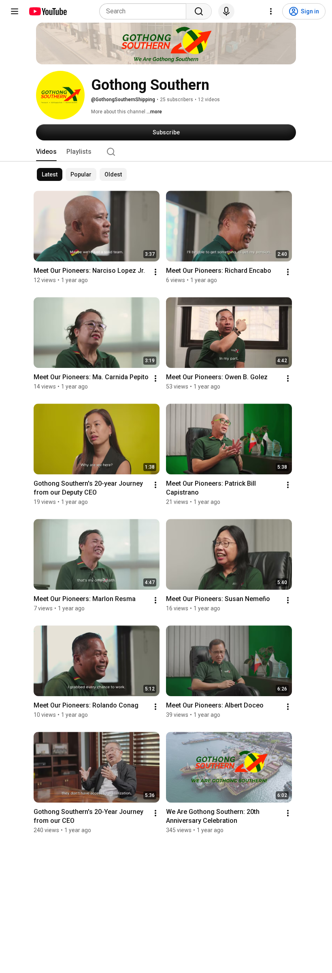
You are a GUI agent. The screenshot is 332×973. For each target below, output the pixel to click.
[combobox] (145, 11)
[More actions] (155, 272)
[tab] (46, 151)
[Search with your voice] (226, 11)
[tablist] (166, 151)
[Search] (199, 11)
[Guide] (14, 11)
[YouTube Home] (47, 11)
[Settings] (271, 11)
